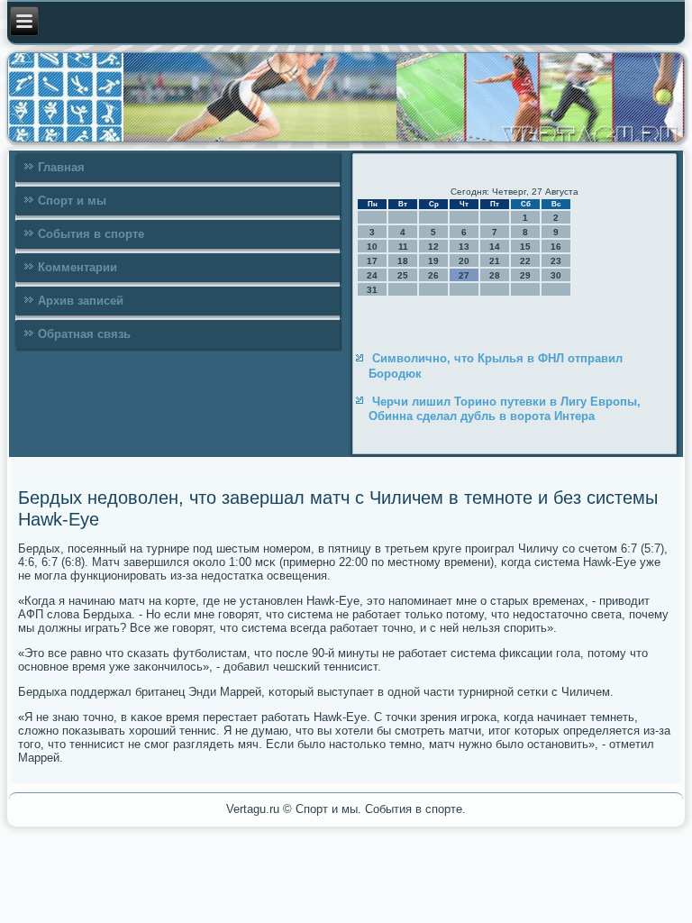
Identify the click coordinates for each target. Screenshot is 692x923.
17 (372, 261)
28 (494, 275)
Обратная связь (84, 334)
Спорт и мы (72, 200)
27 (464, 275)
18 (402, 261)
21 (494, 261)
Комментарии (77, 267)
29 (525, 275)
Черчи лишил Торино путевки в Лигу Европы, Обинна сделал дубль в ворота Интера (505, 409)
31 (372, 290)
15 (525, 246)
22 (525, 261)
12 (433, 246)
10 (372, 246)
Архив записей (80, 300)
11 (403, 246)
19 (433, 261)
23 (556, 261)
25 (402, 275)
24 (372, 275)
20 (464, 261)
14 (494, 246)
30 (556, 275)
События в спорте (91, 234)
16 (556, 246)
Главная (61, 167)
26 (433, 275)
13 (464, 246)
